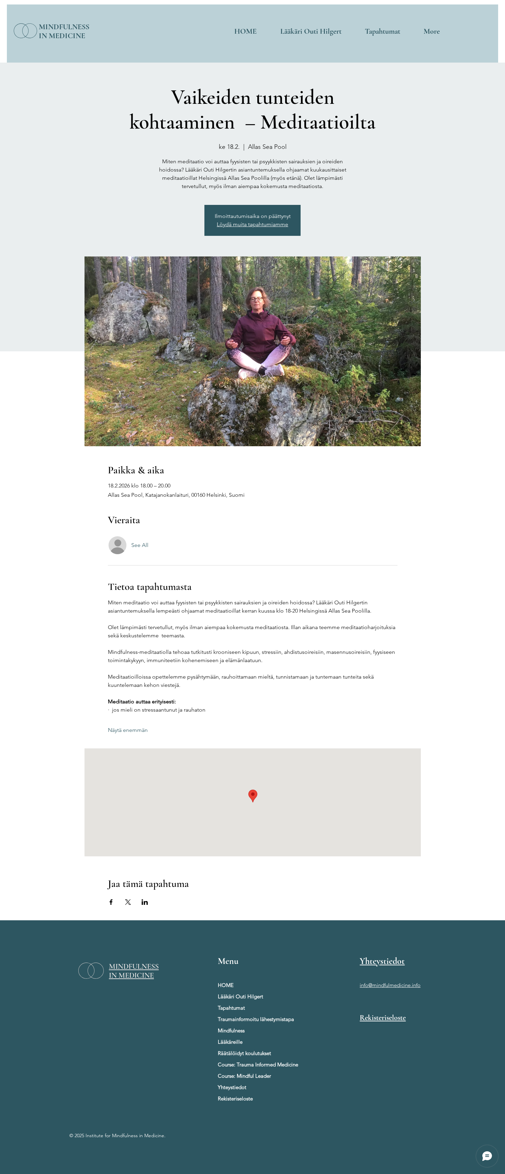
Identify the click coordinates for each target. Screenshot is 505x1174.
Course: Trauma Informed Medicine (246, 1064)
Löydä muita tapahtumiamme (252, 224)
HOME (226, 985)
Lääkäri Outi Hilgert (240, 996)
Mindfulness (231, 1030)
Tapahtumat (231, 1008)
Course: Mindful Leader (244, 1076)
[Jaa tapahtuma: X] (128, 902)
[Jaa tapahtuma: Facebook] (111, 902)
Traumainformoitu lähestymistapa (246, 1019)
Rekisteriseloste (235, 1098)
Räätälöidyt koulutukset (244, 1053)
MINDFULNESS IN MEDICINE (64, 31)
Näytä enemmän (128, 730)
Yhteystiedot (232, 1087)
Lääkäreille (230, 1042)
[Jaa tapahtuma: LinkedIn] (145, 902)
